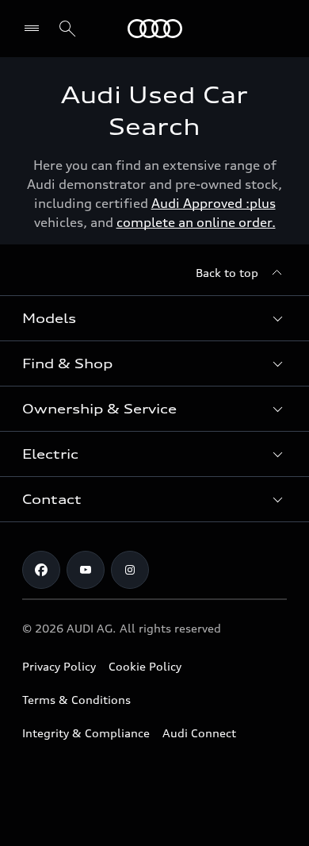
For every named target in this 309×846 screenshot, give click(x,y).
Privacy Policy (59, 666)
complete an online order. (196, 222)
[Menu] (155, 28)
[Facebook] (41, 570)
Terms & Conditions (76, 699)
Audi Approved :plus (213, 203)
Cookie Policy (145, 666)
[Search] (67, 29)
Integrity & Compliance (86, 733)
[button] (154, 318)
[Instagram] (130, 570)
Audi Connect (199, 733)
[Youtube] (86, 570)
